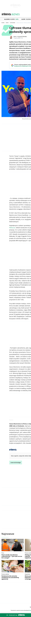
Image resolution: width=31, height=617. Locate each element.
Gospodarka (12, 22)
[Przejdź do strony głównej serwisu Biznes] (16, 14)
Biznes (7, 22)
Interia (3, 22)
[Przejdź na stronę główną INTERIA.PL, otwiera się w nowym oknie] (6, 14)
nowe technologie (16, 462)
